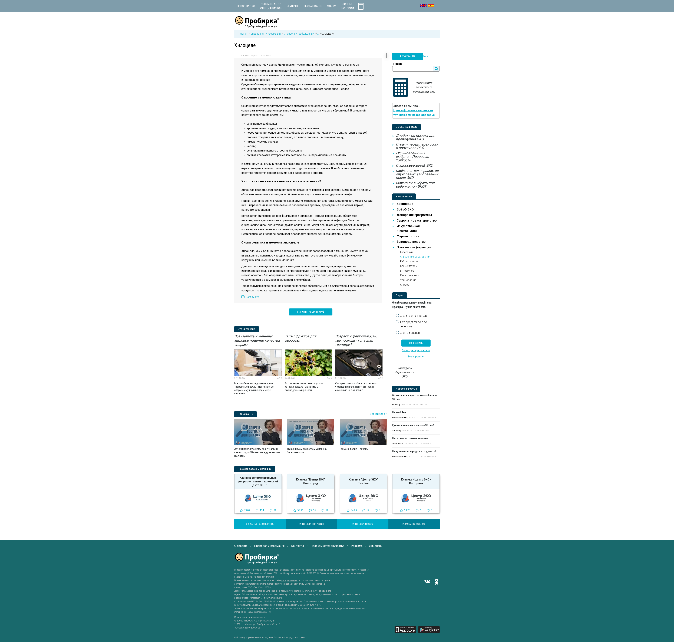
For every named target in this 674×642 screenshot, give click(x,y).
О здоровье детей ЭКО (414, 165)
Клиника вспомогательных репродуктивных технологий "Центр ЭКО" (258, 481)
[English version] (423, 5)
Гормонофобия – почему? (354, 448)
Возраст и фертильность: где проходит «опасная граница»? (356, 340)
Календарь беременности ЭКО (404, 372)
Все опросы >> (416, 356)
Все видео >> (378, 414)
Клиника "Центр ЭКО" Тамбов (363, 481)
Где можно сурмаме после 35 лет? (413, 425)
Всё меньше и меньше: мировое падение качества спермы (257, 340)
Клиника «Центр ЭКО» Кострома (416, 481)
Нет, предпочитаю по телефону (413, 324)
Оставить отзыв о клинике (260, 524)
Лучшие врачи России (362, 524)
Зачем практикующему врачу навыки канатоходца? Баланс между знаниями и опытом (257, 452)
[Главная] (257, 25)
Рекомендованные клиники (254, 469)
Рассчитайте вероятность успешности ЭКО (424, 87)
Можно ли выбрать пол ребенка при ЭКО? (415, 184)
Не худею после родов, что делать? (414, 451)
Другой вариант (410, 332)
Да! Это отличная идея (414, 315)
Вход (425, 56)
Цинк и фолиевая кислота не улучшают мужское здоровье (414, 113)
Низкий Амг (399, 412)
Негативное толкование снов (410, 438)
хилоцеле (253, 296)
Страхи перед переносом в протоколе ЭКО (417, 146)
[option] (258, 364)
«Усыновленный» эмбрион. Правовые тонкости (412, 156)
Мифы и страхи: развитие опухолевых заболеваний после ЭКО (417, 174)
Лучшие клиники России (311, 524)
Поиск (397, 63)
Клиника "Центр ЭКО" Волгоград (310, 481)
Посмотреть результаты (416, 350)
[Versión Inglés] (431, 5)
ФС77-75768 (313, 573)
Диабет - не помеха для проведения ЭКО (415, 137)
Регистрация (407, 56)
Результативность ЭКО (413, 524)
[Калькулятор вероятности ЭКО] (360, 6)
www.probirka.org (289, 580)
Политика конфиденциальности (249, 617)
